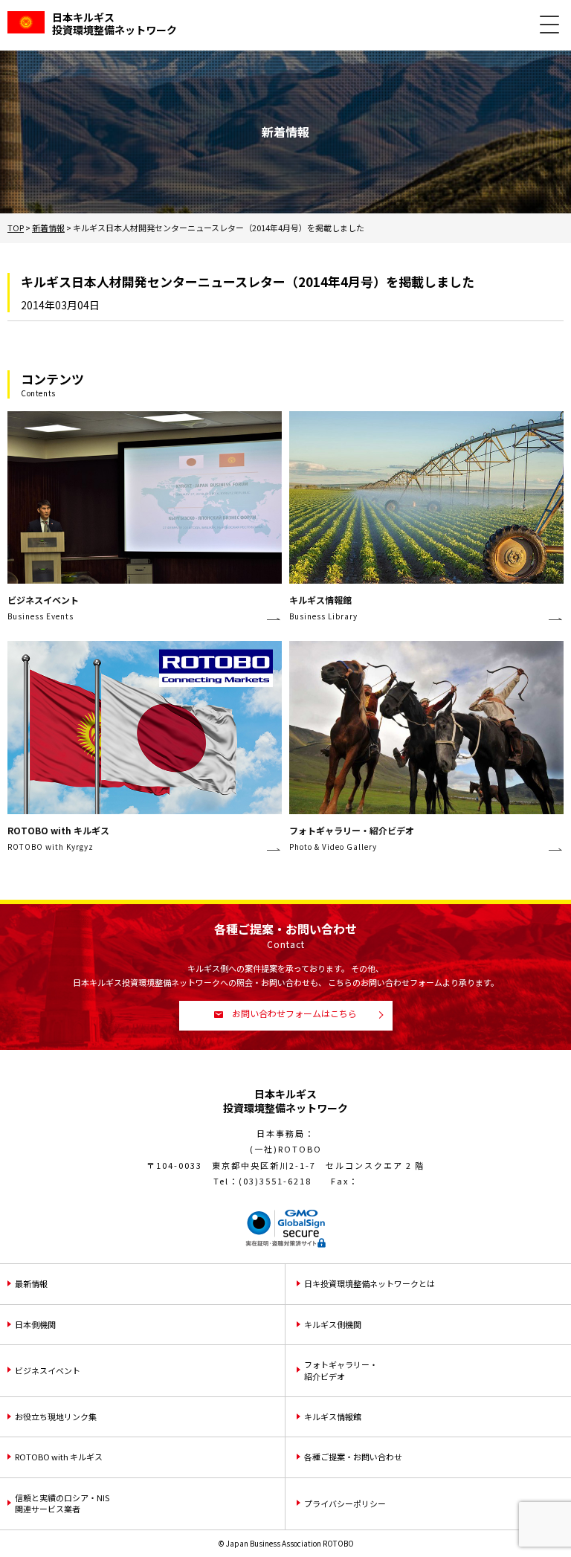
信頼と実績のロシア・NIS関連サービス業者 (62, 1503)
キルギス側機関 (332, 1324)
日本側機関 (35, 1324)
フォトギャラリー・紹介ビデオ (341, 1370)
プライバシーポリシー (345, 1503)
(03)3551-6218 (275, 1181)
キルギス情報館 (332, 1416)
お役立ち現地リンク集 (56, 1416)
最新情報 (31, 1283)
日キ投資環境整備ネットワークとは (369, 1283)
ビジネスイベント (47, 1370)
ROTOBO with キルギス (59, 1457)
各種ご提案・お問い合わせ (353, 1457)
